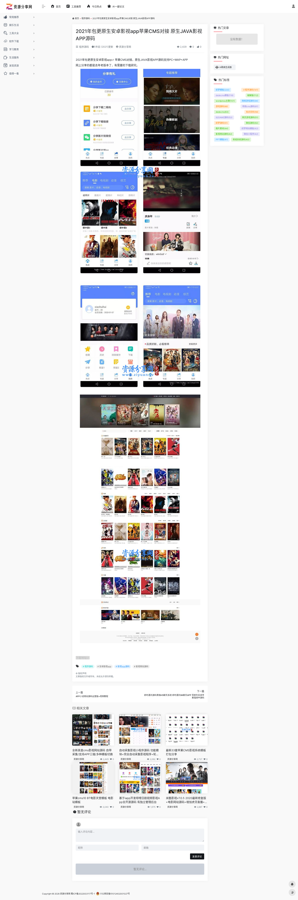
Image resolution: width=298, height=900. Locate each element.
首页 (77, 18)
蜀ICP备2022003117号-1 (83, 893)
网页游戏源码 (250, 117)
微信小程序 (251, 134)
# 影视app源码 (123, 666)
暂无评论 (84, 812)
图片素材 (222, 128)
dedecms (222, 112)
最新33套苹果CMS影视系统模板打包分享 (186, 752)
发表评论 (197, 856)
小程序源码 (250, 90)
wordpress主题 (225, 101)
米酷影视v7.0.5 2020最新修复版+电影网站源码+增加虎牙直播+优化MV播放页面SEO (186, 800)
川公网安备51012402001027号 (115, 893)
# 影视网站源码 (141, 666)
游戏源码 (222, 106)
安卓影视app (104, 59)
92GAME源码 (224, 117)
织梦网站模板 (250, 128)
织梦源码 (222, 123)
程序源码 (86, 18)
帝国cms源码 (250, 106)
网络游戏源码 (250, 101)
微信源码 (252, 123)
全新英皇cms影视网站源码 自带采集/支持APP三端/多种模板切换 (92, 752)
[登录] (293, 6)
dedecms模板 (224, 95)
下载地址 (81, 657)
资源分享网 (124, 46)
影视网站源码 (224, 134)
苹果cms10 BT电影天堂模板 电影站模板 (92, 800)
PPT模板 (222, 139)
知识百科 (252, 112)
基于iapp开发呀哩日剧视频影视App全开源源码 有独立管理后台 (139, 800)
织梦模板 (222, 90)
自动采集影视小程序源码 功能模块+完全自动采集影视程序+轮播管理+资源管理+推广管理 (139, 752)
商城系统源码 (241, 139)
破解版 (252, 95)
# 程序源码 (88, 666)
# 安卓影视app (104, 666)
